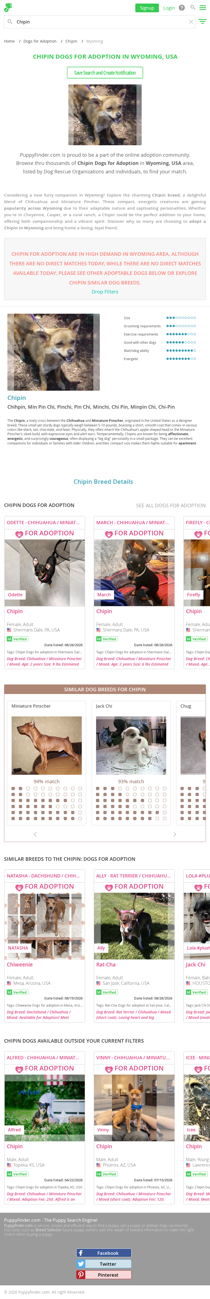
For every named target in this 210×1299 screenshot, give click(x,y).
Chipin (71, 41)
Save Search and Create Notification (105, 72)
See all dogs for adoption (171, 505)
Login (169, 8)
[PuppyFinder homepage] (8, 7)
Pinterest (108, 1275)
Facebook (108, 1253)
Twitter (108, 1264)
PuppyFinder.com (22, 1220)
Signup (147, 8)
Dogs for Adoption (40, 41)
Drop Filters (105, 291)
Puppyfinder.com (18, 1225)
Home (9, 41)
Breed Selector (48, 1229)
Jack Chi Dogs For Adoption (131, 763)
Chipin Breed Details (103, 482)
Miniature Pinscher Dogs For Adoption (46, 763)
